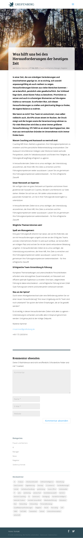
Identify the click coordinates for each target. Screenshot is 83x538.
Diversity (40, 485)
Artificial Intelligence (47, 482)
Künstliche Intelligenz (59, 497)
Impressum (43, 535)
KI (13, 447)
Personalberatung (46, 504)
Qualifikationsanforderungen (23, 508)
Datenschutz (52, 535)
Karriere (62, 493)
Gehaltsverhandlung (27, 489)
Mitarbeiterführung (50, 500)
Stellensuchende (19, 465)
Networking (23, 504)
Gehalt (16, 489)
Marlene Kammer (22, 68)
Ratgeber (64, 68)
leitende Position (19, 500)
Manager (57, 68)
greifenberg (41, 489)
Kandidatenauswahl (50, 493)
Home (10, 531)
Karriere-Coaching (20, 497)
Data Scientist (18, 485)
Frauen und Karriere (46, 68)
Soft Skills (23, 511)
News (15, 456)
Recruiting (54, 508)
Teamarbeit (33, 511)
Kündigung (46, 497)
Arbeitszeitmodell (32, 482)
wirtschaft (17, 515)
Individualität (63, 489)
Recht (46, 508)
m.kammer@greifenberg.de (24, 329)
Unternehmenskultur (54, 511)
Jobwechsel (37, 493)
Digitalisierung (30, 485)
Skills (15, 511)
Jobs (19, 493)
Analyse (20, 482)
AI (14, 482)
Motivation (62, 500)
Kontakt (17, 531)
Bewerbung (60, 482)
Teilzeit (42, 511)
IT (14, 493)
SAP (62, 508)
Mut (15, 504)
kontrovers (36, 497)
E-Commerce (50, 485)
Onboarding (33, 504)
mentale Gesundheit (34, 500)
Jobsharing (27, 493)
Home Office (52, 489)
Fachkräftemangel (63, 485)
